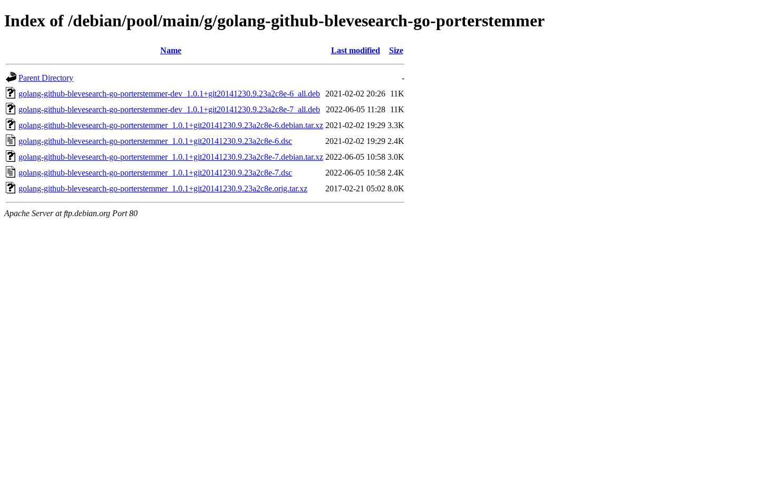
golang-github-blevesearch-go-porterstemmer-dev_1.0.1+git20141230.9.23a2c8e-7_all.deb (169, 109)
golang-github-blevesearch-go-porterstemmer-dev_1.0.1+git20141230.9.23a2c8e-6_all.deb (169, 93)
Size (396, 50)
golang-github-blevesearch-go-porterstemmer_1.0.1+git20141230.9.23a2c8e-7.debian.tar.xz (170, 156)
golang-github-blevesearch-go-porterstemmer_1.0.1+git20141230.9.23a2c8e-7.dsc (155, 172)
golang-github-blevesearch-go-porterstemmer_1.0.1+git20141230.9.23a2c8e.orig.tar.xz (162, 188)
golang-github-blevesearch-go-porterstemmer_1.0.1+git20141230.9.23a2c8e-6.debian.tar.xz (170, 125)
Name (170, 50)
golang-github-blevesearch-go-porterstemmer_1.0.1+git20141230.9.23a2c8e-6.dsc (155, 141)
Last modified (355, 50)
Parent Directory (45, 77)
